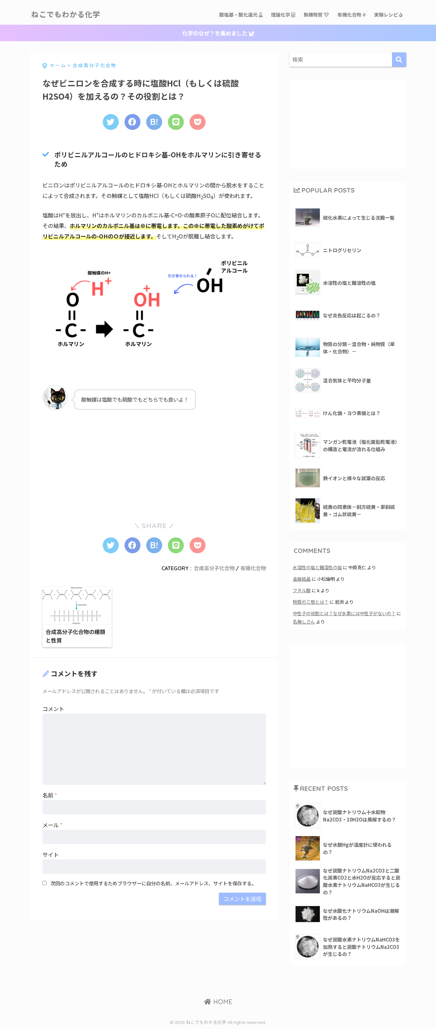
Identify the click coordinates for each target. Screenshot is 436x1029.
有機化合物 (349, 14)
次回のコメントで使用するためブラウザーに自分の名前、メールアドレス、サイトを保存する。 (153, 883)
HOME (221, 1002)
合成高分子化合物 (214, 568)
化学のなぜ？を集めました (215, 33)
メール (52, 825)
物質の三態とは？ (310, 601)
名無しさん (304, 621)
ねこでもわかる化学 (65, 14)
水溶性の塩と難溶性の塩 (317, 567)
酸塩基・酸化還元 (239, 14)
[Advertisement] (90, 461)
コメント (53, 709)
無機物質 (314, 14)
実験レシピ (386, 14)
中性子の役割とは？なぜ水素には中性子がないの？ (344, 613)
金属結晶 (302, 578)
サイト (50, 855)
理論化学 (281, 14)
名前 (49, 795)
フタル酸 (302, 590)
